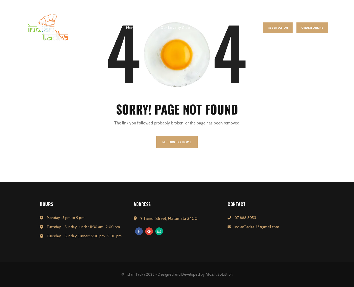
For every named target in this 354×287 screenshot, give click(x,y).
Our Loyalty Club (175, 27)
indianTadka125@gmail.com (256, 227)
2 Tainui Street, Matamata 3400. (168, 218)
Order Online (312, 27)
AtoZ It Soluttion (219, 274)
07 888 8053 (245, 218)
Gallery (148, 27)
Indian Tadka (135, 274)
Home (114, 27)
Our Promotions (210, 27)
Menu (131, 27)
